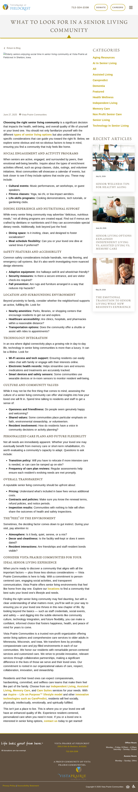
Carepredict (100, 80)
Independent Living (105, 102)
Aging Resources (104, 57)
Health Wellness (103, 97)
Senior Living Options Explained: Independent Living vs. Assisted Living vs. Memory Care (114, 242)
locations (54, 588)
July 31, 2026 (101, 176)
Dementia (99, 85)
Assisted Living (103, 74)
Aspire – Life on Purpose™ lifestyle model (35, 694)
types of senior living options (33, 134)
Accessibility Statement (28, 786)
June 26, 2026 (101, 228)
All (94, 68)
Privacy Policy (9, 786)
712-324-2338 (80, 7)
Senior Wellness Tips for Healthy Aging (112, 185)
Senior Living (101, 119)
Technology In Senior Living (111, 125)
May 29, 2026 (101, 290)
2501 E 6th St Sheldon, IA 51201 (72, 746)
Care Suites (44, 690)
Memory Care (101, 108)
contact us (50, 720)
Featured (98, 91)
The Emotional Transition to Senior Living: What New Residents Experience (113, 302)
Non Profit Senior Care (107, 114)
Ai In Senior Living (105, 63)
